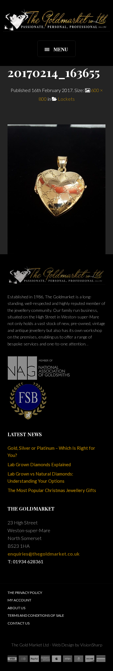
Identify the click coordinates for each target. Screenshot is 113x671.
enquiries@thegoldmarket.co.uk (44, 553)
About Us (16, 608)
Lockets (66, 99)
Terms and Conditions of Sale (36, 615)
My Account (19, 600)
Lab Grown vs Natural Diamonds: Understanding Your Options (40, 477)
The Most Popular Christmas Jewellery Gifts (52, 490)
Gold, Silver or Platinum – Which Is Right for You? (51, 451)
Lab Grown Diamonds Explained (39, 464)
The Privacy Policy (25, 592)
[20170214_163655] (56, 189)
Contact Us (19, 623)
